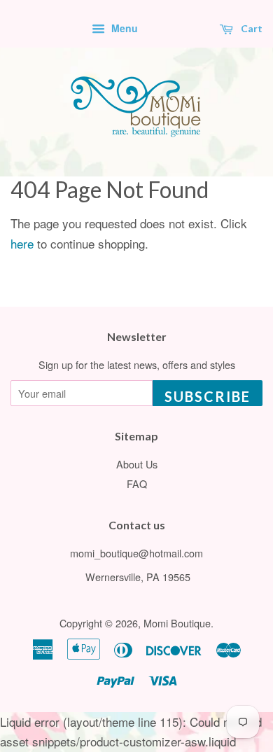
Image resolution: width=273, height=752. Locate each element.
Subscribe (207, 396)
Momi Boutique (177, 622)
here (22, 243)
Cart (250, 28)
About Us (137, 464)
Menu (123, 28)
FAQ (137, 483)
